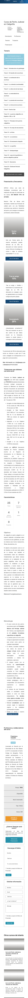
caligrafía (8, 535)
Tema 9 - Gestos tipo (9, 109)
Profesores (17, 36)
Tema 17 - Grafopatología (11, 150)
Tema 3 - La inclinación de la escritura (12, 79)
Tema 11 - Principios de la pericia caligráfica (13, 122)
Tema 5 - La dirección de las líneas (13, 89)
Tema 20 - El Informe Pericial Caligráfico (12, 168)
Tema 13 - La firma (9, 132)
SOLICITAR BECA (14, 258)
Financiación (8, 45)
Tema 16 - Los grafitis (10, 146)
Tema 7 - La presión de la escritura (13, 100)
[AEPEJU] (13, 10)
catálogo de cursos (13, 714)
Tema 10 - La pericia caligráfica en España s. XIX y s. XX (13, 115)
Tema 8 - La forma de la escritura (13, 105)
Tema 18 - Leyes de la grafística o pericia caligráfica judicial (13, 156)
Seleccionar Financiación (14, 840)
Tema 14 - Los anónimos (10, 137)
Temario (7, 40)
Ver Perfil (13, 742)
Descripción (8, 36)
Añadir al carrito (14, 818)
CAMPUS (15, 1)
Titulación (15, 40)
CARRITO (8, 0)
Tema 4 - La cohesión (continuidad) (13, 84)
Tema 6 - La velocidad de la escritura (11, 94)
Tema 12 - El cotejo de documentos (13, 127)
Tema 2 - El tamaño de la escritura (13, 73)
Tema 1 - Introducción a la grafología (14, 68)
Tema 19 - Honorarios (10, 162)
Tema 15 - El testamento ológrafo (13, 141)
